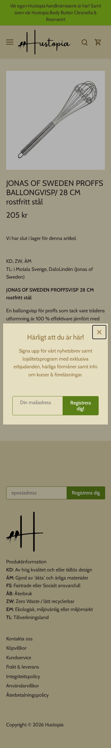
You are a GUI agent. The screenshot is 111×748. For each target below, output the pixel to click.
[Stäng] (99, 332)
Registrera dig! (80, 406)
